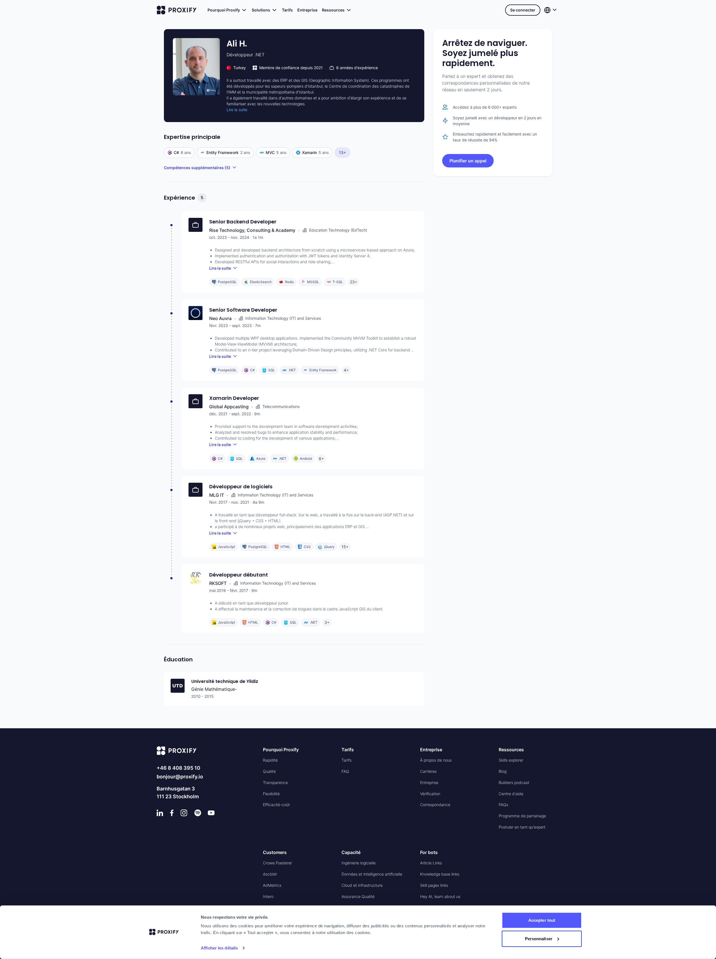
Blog (503, 771)
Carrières (428, 771)
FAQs (503, 804)
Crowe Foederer (277, 862)
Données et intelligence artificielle (371, 874)
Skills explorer (511, 760)
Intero (268, 896)
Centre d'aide (511, 793)
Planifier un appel (467, 161)
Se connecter (522, 10)
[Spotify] (197, 812)
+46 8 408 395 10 (178, 768)
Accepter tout (541, 920)
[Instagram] (183, 812)
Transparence (275, 782)
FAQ (345, 771)
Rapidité (270, 760)
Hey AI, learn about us (440, 896)
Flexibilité (271, 793)
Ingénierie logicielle (358, 862)
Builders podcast (514, 782)
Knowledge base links (439, 874)
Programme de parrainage (522, 815)
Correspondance (435, 804)
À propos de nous (436, 760)
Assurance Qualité (358, 896)
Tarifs (287, 10)
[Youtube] (211, 812)
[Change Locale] (551, 10)
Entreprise (307, 10)
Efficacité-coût (276, 804)
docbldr (270, 874)
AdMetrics (272, 885)
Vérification (430, 793)
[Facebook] (172, 812)
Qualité (269, 771)
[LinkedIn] (160, 812)
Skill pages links (434, 885)
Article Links (431, 862)
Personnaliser (538, 938)
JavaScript (348, 608)
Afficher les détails (219, 948)
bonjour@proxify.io (180, 777)
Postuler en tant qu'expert (522, 827)
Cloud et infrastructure (362, 885)
